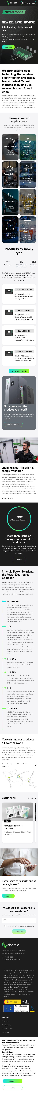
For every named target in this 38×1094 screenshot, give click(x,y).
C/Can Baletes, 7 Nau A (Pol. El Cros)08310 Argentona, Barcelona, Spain (13, 952)
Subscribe (19, 931)
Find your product (13, 424)
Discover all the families (19, 371)
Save (12, 1088)
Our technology (7, 1028)
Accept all (12, 1081)
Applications (6, 1025)
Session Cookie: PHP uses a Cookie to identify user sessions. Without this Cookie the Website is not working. (18, 1061)
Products (5, 1021)
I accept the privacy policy (20, 926)
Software (5, 1032)
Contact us (8, 896)
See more (8, 47)
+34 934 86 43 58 (7, 957)
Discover (19, 559)
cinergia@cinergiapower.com (11, 959)
